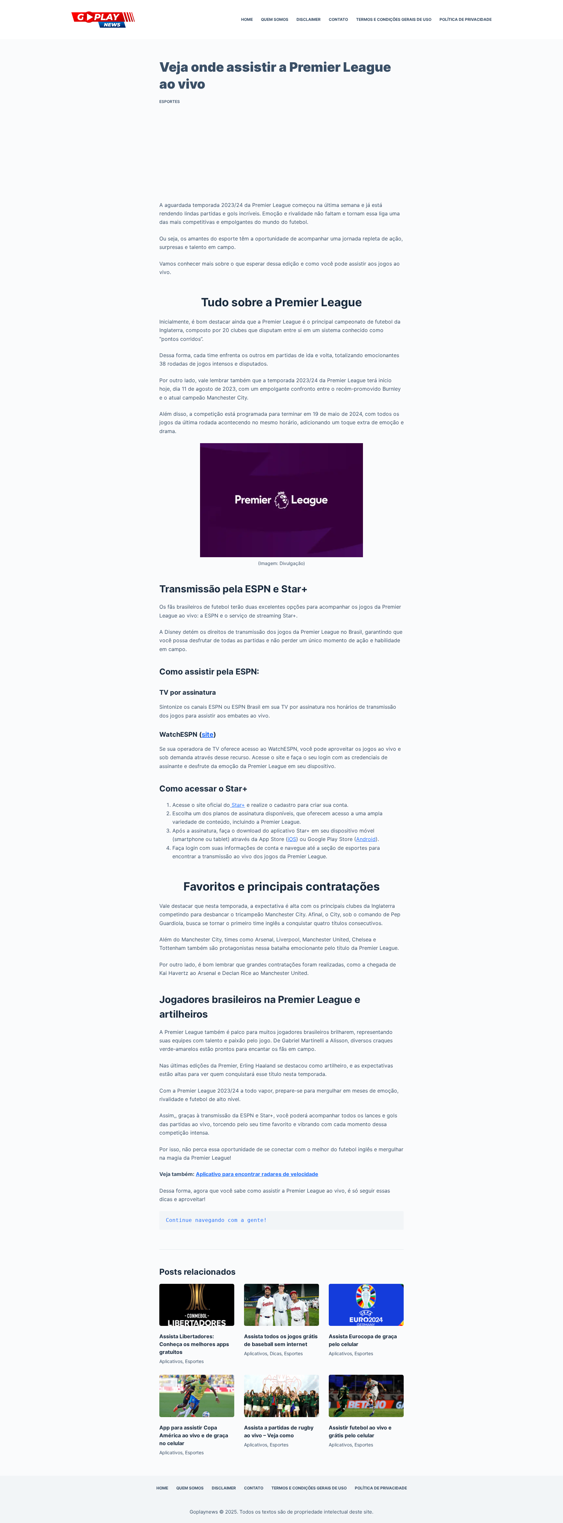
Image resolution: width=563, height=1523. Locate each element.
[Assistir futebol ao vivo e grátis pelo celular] (366, 1396)
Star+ (237, 805)
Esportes (169, 101)
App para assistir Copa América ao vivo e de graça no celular (193, 1435)
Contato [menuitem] (338, 19)
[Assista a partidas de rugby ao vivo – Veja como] (281, 1396)
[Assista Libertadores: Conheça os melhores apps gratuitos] (196, 1305)
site (207, 734)
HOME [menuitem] (247, 19)
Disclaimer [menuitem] (308, 19)
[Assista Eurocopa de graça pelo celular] (366, 1305)
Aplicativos (170, 1361)
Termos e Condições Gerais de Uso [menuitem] (393, 19)
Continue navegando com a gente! (216, 1220)
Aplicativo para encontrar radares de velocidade (257, 1174)
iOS (292, 839)
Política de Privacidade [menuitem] (466, 19)
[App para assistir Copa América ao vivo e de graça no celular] (196, 1396)
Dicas (276, 1353)
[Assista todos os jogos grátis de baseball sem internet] (281, 1305)
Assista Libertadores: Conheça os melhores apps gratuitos (194, 1344)
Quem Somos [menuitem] (274, 19)
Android (366, 839)
